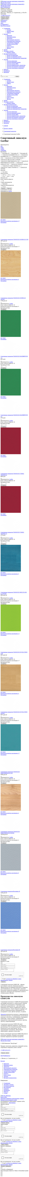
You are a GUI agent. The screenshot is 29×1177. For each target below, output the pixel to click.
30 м (12, 176)
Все (2, 146)
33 (3, 180)
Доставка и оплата (8, 51)
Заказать (3, 981)
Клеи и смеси (10, 46)
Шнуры (9, 48)
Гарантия (6, 1088)
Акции (5, 49)
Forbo (2, 147)
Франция (4, 183)
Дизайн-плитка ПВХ (12, 44)
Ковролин (9, 35)
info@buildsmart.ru (5, 7)
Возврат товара (11, 52)
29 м (8, 176)
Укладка (6, 59)
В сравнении (4, 24)
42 (9, 191)
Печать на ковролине (12, 55)
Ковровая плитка (11, 37)
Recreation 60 (23, 153)
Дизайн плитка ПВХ (9, 1072)
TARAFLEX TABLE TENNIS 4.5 (11, 166)
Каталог (6, 34)
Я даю (11, 979)
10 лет (4, 186)
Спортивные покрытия (13, 42)
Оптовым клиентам (9, 1086)
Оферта (9, 32)
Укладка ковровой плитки (14, 62)
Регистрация (7, 25)
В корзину (3, 249)
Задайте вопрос (5, 18)
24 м (13, 175)
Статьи (5, 1093)
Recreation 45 (15, 153)
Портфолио (7, 70)
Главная (6, 125)
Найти (17, 76)
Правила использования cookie (9, 1100)
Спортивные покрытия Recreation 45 (10, 891)
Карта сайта (4, 1097)
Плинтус (9, 45)
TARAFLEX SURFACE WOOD (19, 164)
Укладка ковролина (12, 61)
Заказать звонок (5, 17)
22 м (9, 175)
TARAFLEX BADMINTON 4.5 (10, 155)
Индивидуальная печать (10, 54)
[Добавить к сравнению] (1, 302)
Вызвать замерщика (6, 1166)
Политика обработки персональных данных (12, 1098)
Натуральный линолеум (13, 39)
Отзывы (9, 30)
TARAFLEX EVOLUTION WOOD (14, 158)
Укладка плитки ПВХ (12, 63)
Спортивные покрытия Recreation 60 (10, 949)
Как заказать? (7, 1087)
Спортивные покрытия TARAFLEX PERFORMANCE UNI (10, 772)
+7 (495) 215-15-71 (5, 15)
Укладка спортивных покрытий (15, 68)
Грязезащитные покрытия (13, 41)
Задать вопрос (4, 1144)
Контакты (6, 72)
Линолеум (9, 38)
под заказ (4, 172)
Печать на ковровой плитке (14, 56)
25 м (3, 176)
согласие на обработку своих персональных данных (11, 979)
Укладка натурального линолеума (16, 66)
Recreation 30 (6, 153)
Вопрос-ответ (10, 31)
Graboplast (3, 150)
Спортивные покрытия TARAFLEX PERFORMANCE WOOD (10, 832)
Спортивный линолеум (10, 131)
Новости (6, 69)
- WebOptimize (12, 1102)
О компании (7, 28)
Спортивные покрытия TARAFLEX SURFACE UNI (14, 239)
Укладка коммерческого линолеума (16, 65)
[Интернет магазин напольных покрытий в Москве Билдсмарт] (14, 2)
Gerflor (2, 149)
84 (11, 191)
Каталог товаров (8, 128)
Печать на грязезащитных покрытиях (17, 58)
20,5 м (4, 175)
